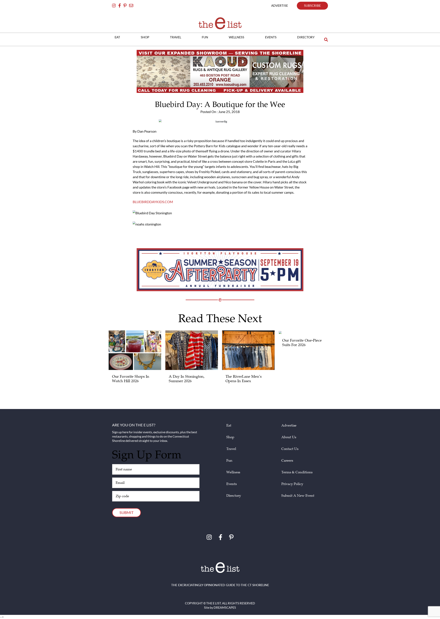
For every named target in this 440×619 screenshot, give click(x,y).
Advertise (288, 425)
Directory (233, 496)
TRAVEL (175, 37)
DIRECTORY (306, 37)
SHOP (145, 37)
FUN (205, 37)
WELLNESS (236, 37)
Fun (229, 461)
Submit (126, 512)
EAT (117, 37)
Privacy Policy (292, 484)
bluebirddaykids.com (153, 202)
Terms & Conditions (296, 472)
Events (231, 484)
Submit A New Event (297, 496)
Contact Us (289, 449)
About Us (288, 437)
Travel (231, 449)
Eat (228, 425)
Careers (287, 461)
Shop (230, 437)
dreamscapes (225, 607)
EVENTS (271, 37)
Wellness (233, 472)
